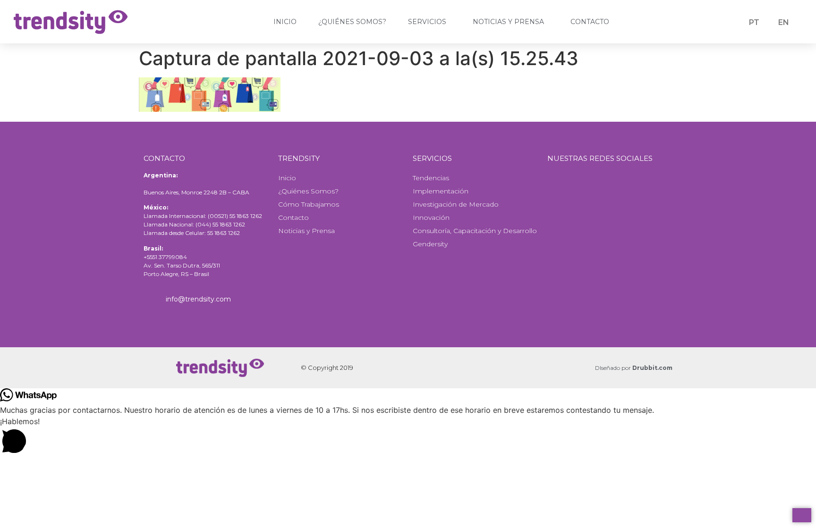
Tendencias (431, 178)
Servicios (427, 21)
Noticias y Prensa (508, 21)
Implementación (440, 191)
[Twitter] (599, 188)
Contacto (589, 21)
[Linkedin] (635, 188)
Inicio (285, 21)
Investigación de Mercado (456, 204)
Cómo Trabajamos (308, 204)
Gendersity (430, 244)
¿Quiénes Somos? (352, 21)
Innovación (431, 217)
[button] (408, 437)
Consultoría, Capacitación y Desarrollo (475, 230)
